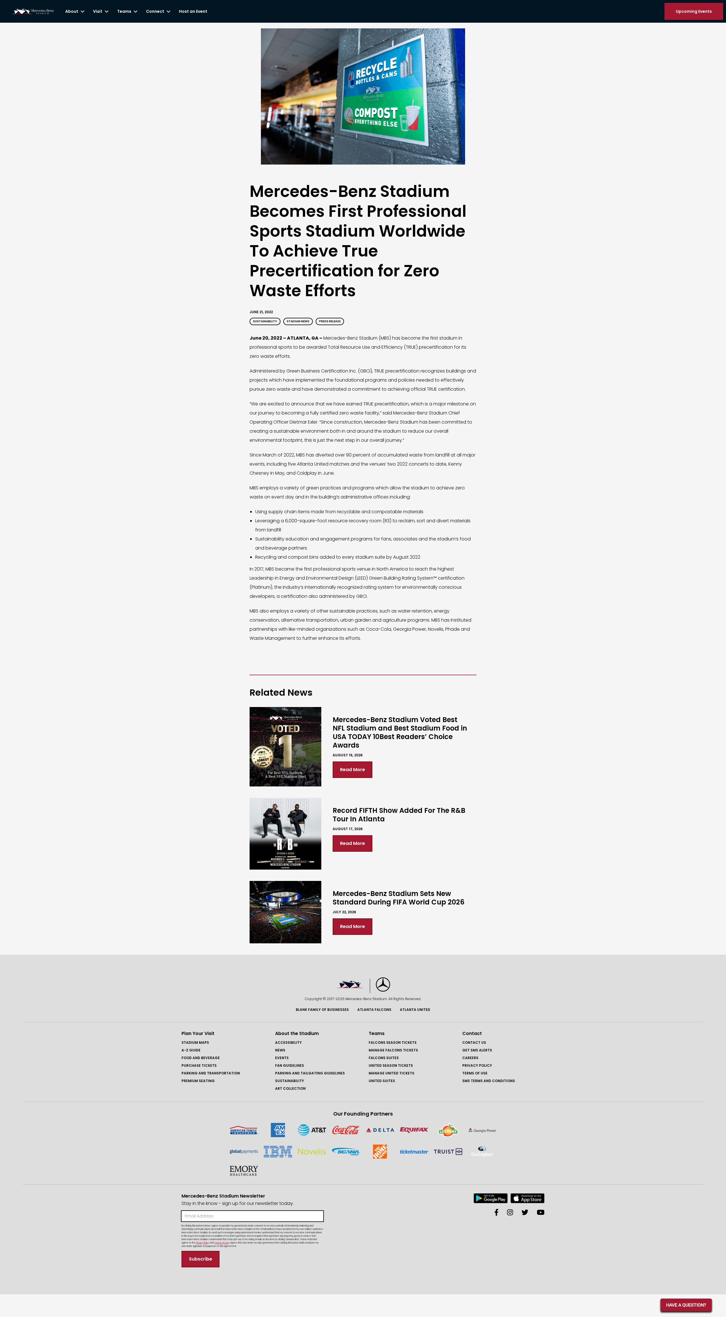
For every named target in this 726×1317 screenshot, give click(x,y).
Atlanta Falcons (374, 1009)
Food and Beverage (201, 1057)
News (280, 1050)
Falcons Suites (384, 1057)
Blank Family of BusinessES (322, 1009)
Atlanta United (415, 1009)
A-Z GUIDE (191, 1050)
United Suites (382, 1080)
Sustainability (289, 1080)
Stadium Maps (195, 1042)
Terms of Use (474, 1073)
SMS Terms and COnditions (488, 1080)
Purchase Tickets (199, 1065)
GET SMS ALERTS (477, 1050)
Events (282, 1057)
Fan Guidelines (289, 1065)
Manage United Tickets (391, 1073)
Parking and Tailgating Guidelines (310, 1073)
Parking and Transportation (211, 1073)
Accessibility (288, 1042)
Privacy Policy (477, 1065)
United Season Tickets (391, 1065)
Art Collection (290, 1088)
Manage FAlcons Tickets (393, 1050)
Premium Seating (198, 1080)
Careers (470, 1057)
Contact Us (474, 1042)
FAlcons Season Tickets (393, 1042)
